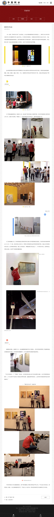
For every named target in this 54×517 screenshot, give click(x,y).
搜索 (41, 2)
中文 (45, 2)
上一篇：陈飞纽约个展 (9, 497)
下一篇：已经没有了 (8, 499)
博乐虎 (34, 511)
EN (47, 2)
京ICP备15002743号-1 (23, 511)
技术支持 (30, 511)
